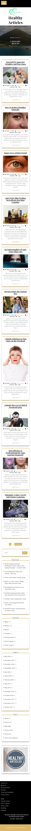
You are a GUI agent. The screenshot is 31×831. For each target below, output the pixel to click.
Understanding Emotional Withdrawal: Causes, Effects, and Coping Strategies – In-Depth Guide (15, 565)
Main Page (8, 726)
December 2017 (9, 699)
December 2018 (9, 691)
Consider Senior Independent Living (15, 599)
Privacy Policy (9, 730)
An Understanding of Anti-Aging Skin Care (15, 250)
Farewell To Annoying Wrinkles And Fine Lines (15, 63)
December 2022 (9, 660)
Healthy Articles (15, 20)
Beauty (7, 625)
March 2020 (8, 676)
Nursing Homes (9, 637)
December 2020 (9, 664)
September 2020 (10, 668)
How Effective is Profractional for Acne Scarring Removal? (15, 453)
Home (12, 37)
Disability (3, 808)
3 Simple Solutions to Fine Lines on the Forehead (16, 340)
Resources (8, 734)
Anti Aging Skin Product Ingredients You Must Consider (15, 200)
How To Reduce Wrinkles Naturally (15, 108)
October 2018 (9, 695)
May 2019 (8, 687)
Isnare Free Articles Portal (15, 153)
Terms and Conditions (11, 738)
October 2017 (9, 707)
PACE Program (9, 641)
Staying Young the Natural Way (15, 292)
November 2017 (9, 703)
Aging (6, 621)
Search (24, 553)
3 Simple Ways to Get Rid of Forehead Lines (15, 406)
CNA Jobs (7, 633)
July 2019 (7, 683)
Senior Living (8, 645)
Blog (6, 629)
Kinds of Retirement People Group (15, 577)
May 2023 (8, 656)
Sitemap (3, 790)
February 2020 (9, 680)
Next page (18, 544)
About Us (7, 718)
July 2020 (7, 672)
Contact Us (8, 722)
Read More (15, 99)
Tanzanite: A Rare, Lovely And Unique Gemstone (15, 496)
